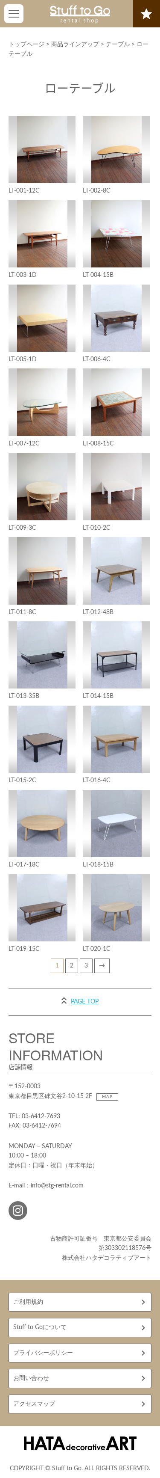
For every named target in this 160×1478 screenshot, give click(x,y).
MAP (107, 1097)
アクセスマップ (34, 1404)
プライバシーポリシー (43, 1353)
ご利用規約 (28, 1302)
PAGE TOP (85, 1002)
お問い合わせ (31, 1378)
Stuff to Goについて (40, 1327)
